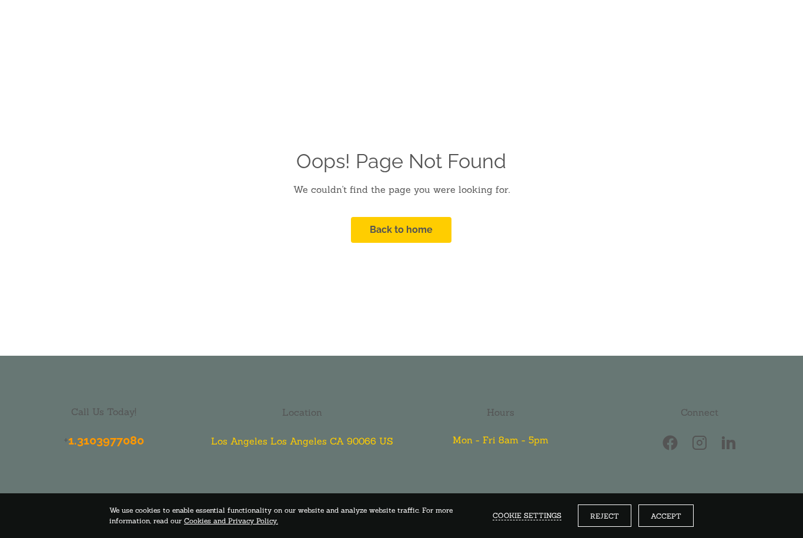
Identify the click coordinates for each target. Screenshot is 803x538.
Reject (604, 516)
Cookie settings (527, 515)
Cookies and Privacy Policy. (231, 520)
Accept (666, 516)
